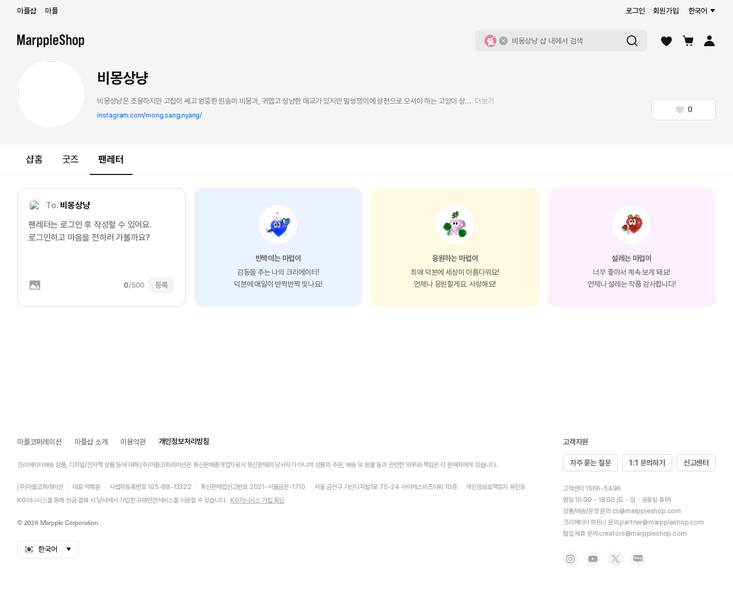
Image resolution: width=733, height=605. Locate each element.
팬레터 (110, 159)
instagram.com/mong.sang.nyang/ (149, 115)
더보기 (484, 101)
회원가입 (665, 10)
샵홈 (34, 159)
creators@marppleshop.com (642, 533)
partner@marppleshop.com (661, 522)
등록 (161, 285)
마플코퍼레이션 (39, 442)
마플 (51, 10)
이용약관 (132, 442)
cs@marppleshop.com (646, 511)
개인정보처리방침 (184, 441)
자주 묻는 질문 (590, 462)
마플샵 (26, 10)
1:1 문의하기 (647, 462)
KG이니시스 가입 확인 (257, 500)
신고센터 (696, 462)
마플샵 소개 (91, 442)
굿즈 (70, 159)
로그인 (635, 10)
